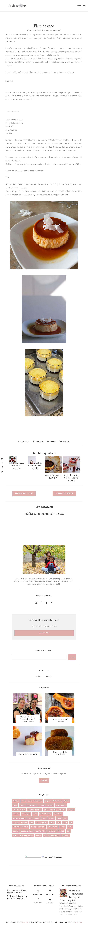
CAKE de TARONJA (28, 754)
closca (22, 805)
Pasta (52, 822)
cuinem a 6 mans (19, 809)
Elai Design (78, 922)
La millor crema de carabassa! (60, 720)
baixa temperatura (35, 801)
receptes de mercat (38, 827)
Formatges (26, 814)
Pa (37, 822)
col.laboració (33, 805)
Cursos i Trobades (34, 809)
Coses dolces (61, 805)
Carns (15, 805)
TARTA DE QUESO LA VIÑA (53, 476)
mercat (51, 818)
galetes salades (19, 818)
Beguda (47, 801)
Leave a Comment (54, 30)
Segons (15, 831)
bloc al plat (57, 801)
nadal (59, 818)
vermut (38, 835)
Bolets (66, 801)
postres (25, 827)
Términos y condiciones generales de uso (17, 892)
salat (70, 827)
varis (15, 835)
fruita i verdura (45, 814)
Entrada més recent (24, 493)
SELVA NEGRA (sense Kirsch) (35, 465)
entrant (62, 809)
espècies (16, 814)
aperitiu (16, 801)
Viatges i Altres (53, 835)
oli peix (15, 822)
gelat (29, 818)
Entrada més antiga (64, 493)
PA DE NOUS (24, 922)
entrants (71, 809)
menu (44, 818)
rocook (62, 827)
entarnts (53, 809)
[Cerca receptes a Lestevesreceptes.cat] (52, 857)
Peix (58, 822)
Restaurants (52, 827)
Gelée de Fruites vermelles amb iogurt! (71, 477)
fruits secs (58, 814)
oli (65, 818)
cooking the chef (46, 805)
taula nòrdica (40, 831)
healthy (37, 818)
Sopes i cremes (26, 831)
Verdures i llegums (26, 835)
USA (68, 831)
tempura (51, 831)
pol (71, 822)
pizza (65, 822)
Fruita (35, 814)
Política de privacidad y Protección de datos (17, 897)
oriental (24, 822)
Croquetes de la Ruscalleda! (60, 753)
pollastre (16, 827)
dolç (46, 809)
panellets (44, 822)
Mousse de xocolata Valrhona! (17, 465)
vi (44, 835)
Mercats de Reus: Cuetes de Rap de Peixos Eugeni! (28, 719)
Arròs (24, 801)
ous (31, 822)
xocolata (65, 835)
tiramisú (61, 831)
